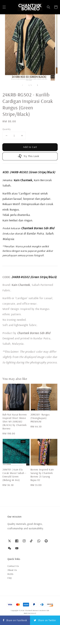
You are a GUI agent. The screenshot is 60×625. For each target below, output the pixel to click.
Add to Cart (30, 147)
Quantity (6, 129)
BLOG (10, 573)
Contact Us (13, 566)
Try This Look (31, 156)
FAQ (10, 577)
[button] (4, 7)
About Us (12, 569)
